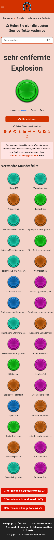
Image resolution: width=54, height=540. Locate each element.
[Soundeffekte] (27, 6)
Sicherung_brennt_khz (40, 291)
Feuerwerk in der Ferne (13, 229)
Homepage (7, 18)
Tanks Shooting (40, 188)
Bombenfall (40, 374)
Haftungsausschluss (42, 527)
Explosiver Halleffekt (13, 395)
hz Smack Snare (13, 291)
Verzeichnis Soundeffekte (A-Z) (25, 490)
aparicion (13, 415)
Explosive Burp (40, 477)
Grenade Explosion (13, 477)
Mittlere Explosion (40, 415)
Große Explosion (13, 436)
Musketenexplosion (40, 395)
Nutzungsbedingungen (17, 527)
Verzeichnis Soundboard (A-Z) (24, 499)
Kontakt (29, 530)
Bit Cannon (13, 374)
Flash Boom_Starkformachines (15, 333)
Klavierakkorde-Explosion (13, 353)
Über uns (22, 523)
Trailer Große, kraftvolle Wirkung (15, 271)
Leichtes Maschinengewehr (13, 250)
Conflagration (40, 271)
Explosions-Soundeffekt (41, 333)
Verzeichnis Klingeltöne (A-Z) (24, 508)
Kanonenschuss (40, 353)
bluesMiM (13, 188)
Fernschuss (40, 209)
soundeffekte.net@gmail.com (24, 155)
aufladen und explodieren (40, 436)
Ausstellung (13, 209)
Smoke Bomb (40, 457)
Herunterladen (29, 119)
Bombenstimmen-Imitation (40, 312)
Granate (20, 18)
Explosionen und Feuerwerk (13, 312)
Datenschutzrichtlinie (41, 523)
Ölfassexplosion (13, 457)
